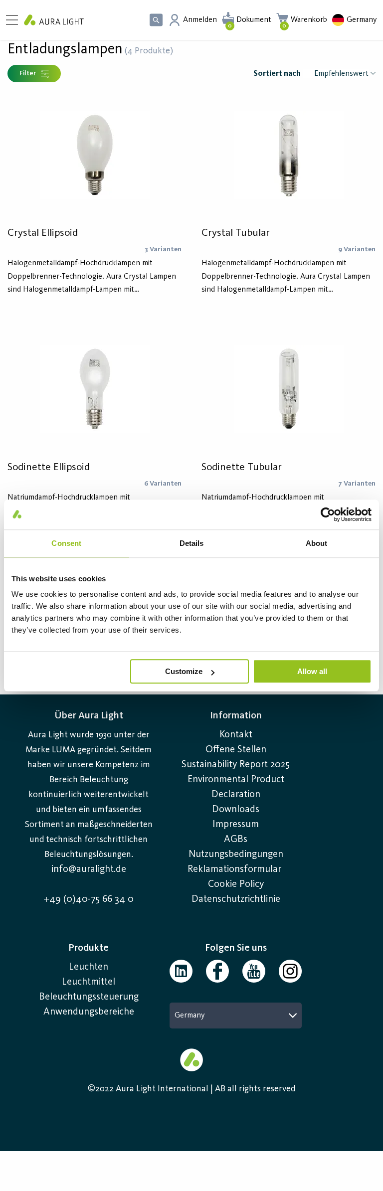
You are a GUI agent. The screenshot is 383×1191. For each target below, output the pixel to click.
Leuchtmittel (88, 982)
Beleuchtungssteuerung (89, 997)
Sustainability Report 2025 (236, 765)
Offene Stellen (235, 750)
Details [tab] (192, 543)
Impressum (235, 825)
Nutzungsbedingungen (236, 854)
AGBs (235, 840)
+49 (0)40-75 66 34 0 (88, 899)
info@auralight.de (88, 869)
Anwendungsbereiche (88, 1012)
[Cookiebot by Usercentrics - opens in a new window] (328, 514)
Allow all (312, 671)
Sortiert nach (277, 74)
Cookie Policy (236, 884)
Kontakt (235, 735)
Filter (27, 73)
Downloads (235, 810)
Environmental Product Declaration (236, 787)
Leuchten (88, 967)
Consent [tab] (66, 543)
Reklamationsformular (236, 869)
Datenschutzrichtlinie (236, 899)
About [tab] (317, 543)
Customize (183, 671)
